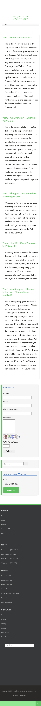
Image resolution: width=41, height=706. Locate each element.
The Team (4, 615)
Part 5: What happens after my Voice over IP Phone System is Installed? (18, 292)
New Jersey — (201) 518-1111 (10, 554)
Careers (3, 619)
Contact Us (4, 637)
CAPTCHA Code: (11, 442)
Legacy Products (5, 597)
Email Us (11, 490)
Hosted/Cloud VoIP (6, 580)
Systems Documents (6, 602)
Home (3, 515)
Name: (6, 394)
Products (3, 524)
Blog (2, 533)
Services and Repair (7, 529)
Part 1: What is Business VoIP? (18, 37)
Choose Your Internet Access (9, 589)
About (3, 520)
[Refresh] (19, 436)
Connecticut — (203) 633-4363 (10, 550)
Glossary (3, 623)
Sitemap (3, 628)
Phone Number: (10, 410)
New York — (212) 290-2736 (9, 558)
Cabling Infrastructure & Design (10, 593)
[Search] (25, 463)
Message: (8, 418)
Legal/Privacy (5, 632)
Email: (6, 402)
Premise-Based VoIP (6, 584)
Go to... (6, 24)
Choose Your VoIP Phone (8, 575)
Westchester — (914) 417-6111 (10, 563)
